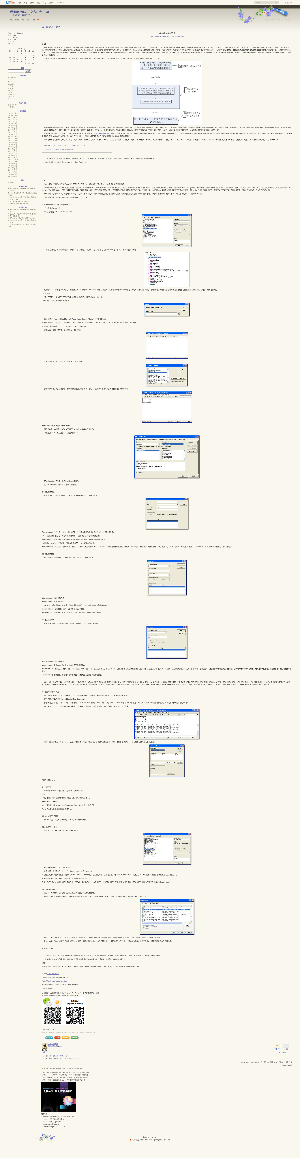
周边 (25, 2)
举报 (290, 1062)
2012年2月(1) (12, 149)
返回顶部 (289, 1065)
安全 (10, 88)
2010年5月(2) (12, 172)
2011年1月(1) (12, 157)
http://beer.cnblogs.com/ (176, 36)
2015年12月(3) (13, 136)
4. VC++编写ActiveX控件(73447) (18, 201)
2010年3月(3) (12, 176)
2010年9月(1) (12, 164)
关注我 (57, 1038)
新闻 (32, 2)
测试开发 (11, 94)
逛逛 (73, 1068)
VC (57, 1029)
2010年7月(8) (12, 168)
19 (13, 41)
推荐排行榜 (23, 207)
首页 (11, 20)
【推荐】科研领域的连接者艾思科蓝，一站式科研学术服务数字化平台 (63, 1080)
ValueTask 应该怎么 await (50, 1124)
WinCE (11, 97)
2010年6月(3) (12, 170)
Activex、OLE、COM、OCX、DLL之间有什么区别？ (64, 145)
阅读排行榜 (23, 186)
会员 (19, 2)
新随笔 (17, 20)
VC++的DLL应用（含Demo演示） (97, 133)
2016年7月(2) (12, 126)
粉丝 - (52, 1046)
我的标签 (23, 75)
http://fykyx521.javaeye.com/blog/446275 (59, 149)
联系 (23, 20)
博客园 (145, 1137)
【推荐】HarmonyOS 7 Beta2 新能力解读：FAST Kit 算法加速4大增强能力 (64, 1075)
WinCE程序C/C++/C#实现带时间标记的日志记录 (64, 1058)
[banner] (9, 2)
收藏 (287, 1062)
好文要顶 (49, 1038)
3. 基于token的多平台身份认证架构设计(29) (21, 218)
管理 (28, 20)
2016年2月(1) (12, 134)
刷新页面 (283, 1065)
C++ (53, 1029)
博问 (38, 2)
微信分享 (75, 1038)
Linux (11, 84)
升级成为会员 (281, 1052)
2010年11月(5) (13, 161)
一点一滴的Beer (160, 36)
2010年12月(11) (13, 159)
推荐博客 (15, 37)
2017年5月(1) (12, 119)
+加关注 (44, 1052)
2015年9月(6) (12, 143)
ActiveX (48, 1029)
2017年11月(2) (13, 115)
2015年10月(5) (13, 140)
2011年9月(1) (12, 151)
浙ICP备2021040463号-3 (162, 1140)
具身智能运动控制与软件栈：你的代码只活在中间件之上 (60, 1117)
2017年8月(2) (12, 117)
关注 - (59, 1046)
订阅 (33, 20)
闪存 (44, 2)
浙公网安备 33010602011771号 (142, 1140)
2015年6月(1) (12, 145)
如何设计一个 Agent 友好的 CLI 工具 (53, 1127)
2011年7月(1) (12, 153)
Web (10, 90)
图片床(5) (11, 182)
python (11, 80)
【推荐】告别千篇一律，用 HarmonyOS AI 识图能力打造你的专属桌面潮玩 (64, 1077)
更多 (9, 99)
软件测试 (12, 78)
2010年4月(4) (12, 174)
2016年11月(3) (13, 124)
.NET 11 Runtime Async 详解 (51, 1122)
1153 (14, 39)
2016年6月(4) (12, 128)
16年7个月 (16, 35)
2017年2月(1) (12, 121)
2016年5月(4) (12, 130)
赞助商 (51, 2)
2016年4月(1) (12, 132)
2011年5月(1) (12, 155)
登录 (67, 1068)
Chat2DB (60, 2)
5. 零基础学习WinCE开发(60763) (18, 203)
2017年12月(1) (13, 113)
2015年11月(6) (13, 138)
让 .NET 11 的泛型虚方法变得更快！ (53, 1119)
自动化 (11, 86)
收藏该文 (66, 1038)
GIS (10, 82)
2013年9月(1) (12, 147)
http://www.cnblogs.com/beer (57, 981)
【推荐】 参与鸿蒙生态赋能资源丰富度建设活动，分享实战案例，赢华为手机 (65, 1072)
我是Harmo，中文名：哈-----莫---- (31, 12)
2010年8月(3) (12, 166)
